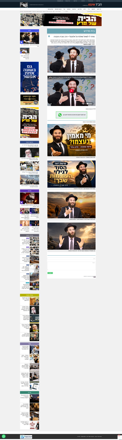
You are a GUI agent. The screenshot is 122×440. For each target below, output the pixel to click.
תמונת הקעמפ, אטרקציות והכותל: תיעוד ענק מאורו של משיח (25, 252)
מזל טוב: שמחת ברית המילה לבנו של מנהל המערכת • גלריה (25, 269)
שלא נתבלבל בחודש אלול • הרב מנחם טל (25, 348)
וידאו (84, 9)
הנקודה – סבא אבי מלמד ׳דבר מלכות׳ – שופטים (25, 357)
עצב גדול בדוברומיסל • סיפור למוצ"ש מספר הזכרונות (25, 56)
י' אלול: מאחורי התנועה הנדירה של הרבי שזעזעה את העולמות (25, 308)
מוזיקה (29, 190)
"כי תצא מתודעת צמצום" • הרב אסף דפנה (25, 423)
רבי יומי (50, 11)
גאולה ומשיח (37, 156)
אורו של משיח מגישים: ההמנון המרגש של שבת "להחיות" (30, 206)
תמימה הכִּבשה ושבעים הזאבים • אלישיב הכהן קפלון (24, 414)
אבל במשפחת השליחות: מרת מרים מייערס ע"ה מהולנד (25, 242)
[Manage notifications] (119, 435)
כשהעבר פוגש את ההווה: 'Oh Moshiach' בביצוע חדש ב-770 (25, 217)
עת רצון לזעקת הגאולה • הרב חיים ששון (25, 299)
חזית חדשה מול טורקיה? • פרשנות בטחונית (24, 396)
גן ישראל (27, 247)
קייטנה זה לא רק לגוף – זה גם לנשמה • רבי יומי (30, 45)
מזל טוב (80, 9)
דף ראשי (99, 9)
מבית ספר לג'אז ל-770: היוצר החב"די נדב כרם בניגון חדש (35, 229)
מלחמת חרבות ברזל (28, 11)
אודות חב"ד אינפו (98, 436)
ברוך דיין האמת (46, 11)
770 (89, 9)
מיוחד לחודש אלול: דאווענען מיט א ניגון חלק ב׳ (35, 216)
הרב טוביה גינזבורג (89, 108)
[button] (4, 436)
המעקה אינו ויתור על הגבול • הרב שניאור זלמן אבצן (25, 406)
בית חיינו (21, 11)
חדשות (93, 9)
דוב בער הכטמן (39, 11)
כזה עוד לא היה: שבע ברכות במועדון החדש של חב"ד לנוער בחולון (25, 261)
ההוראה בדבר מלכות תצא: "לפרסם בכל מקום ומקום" (25, 317)
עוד (64, 9)
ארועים (74, 9)
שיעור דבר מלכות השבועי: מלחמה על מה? (25, 335)
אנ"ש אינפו (50, 9)
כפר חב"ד (34, 11)
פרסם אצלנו (83, 436)
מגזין (29, 344)
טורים (29, 392)
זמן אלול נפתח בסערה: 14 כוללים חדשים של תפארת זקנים (25, 279)
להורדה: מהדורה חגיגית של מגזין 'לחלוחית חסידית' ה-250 (25, 384)
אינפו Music (58, 9)
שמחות (28, 256)
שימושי (68, 9)
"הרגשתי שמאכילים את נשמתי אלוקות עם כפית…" (25, 366)
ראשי (54, 11)
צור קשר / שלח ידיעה (90, 436)
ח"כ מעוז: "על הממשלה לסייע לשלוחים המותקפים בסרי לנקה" (25, 287)
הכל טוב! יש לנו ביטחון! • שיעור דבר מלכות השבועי (25, 326)
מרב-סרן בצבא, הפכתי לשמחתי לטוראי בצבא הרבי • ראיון (25, 375)
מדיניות (78, 436)
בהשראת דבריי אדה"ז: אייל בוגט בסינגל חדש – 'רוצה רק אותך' (25, 229)
